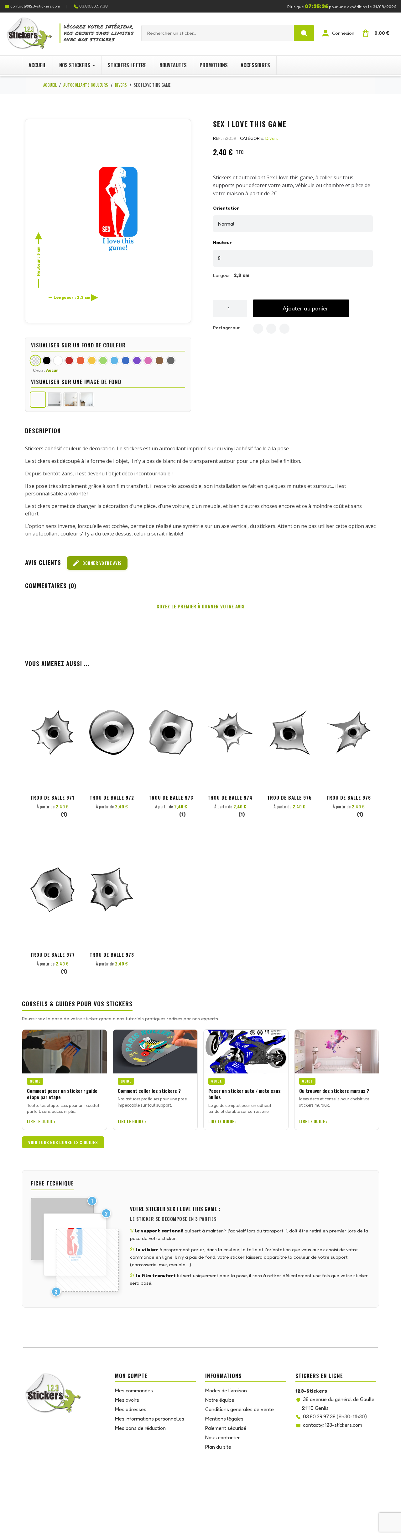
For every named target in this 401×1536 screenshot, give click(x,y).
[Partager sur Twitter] (271, 329)
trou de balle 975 (289, 797)
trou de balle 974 (230, 797)
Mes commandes (134, 1390)
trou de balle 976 (348, 797)
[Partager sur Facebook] (258, 329)
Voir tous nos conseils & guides (63, 1142)
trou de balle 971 (52, 797)
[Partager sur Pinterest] (284, 329)
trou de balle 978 (112, 954)
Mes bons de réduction (140, 1428)
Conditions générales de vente (239, 1409)
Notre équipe (219, 1400)
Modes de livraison (226, 1390)
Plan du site (218, 1447)
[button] (301, 308)
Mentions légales (224, 1419)
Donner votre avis (97, 563)
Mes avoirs (127, 1400)
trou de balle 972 (112, 797)
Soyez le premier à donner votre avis (200, 606)
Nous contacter (222, 1437)
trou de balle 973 (171, 797)
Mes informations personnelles (149, 1419)
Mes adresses (130, 1409)
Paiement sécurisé (225, 1428)
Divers (272, 138)
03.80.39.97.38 (93, 5)
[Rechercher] (304, 33)
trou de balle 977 (52, 954)
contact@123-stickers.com (35, 5)
